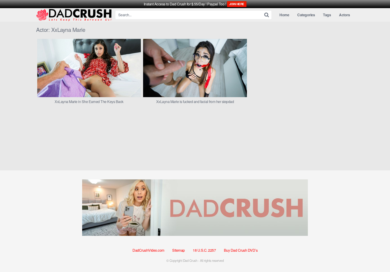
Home (284, 14)
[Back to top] (377, 257)
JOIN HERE (236, 4)
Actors (344, 14)
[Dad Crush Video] (73, 15)
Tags (327, 14)
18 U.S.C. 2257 (204, 250)
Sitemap (178, 250)
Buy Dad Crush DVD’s (241, 250)
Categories (306, 14)
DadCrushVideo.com (148, 250)
